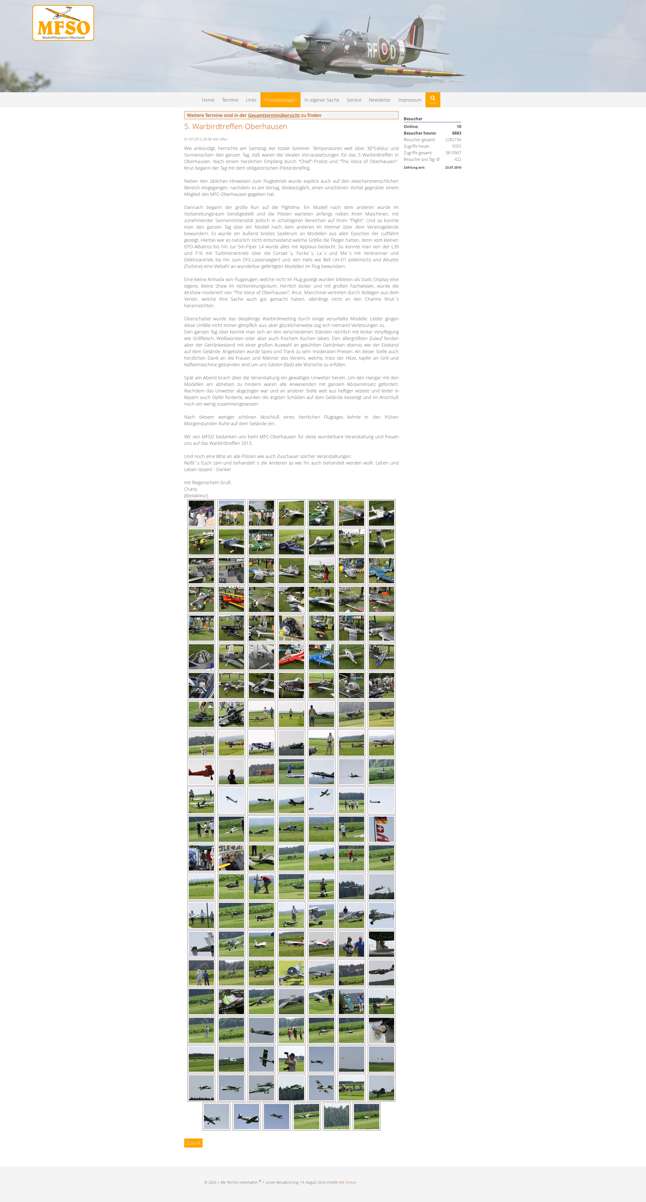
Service (354, 100)
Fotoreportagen (280, 100)
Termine (230, 100)
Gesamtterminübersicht (274, 115)
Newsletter (380, 100)
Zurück (193, 1143)
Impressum (410, 100)
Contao (350, 1182)
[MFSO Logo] (63, 39)
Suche (432, 99)
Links (251, 100)
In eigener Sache (322, 100)
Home (208, 100)
